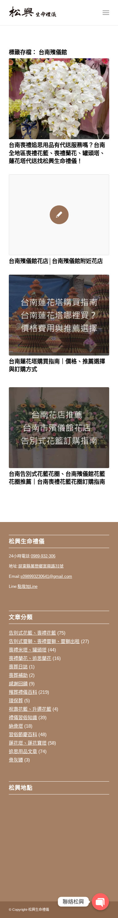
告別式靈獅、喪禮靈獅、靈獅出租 (44, 641)
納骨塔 (16, 726)
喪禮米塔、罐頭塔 (28, 649)
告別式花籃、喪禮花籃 (32, 633)
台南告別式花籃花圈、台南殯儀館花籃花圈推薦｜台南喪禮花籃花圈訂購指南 (57, 477)
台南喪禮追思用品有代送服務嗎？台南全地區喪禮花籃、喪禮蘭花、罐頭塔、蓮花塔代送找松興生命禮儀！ (57, 152)
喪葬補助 (18, 675)
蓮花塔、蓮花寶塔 (28, 743)
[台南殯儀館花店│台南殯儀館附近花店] (59, 214)
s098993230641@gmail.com (46, 576)
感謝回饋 (18, 683)
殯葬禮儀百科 (23, 692)
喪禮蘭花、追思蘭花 (30, 658)
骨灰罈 (16, 759)
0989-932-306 (43, 556)
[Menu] (106, 12)
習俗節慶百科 (23, 734)
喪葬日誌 (18, 666)
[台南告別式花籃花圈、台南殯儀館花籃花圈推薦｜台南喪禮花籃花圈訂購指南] (59, 427)
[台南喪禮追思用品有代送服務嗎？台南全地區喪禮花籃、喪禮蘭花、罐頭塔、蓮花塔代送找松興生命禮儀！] (59, 98)
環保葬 (16, 700)
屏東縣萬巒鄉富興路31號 (41, 566)
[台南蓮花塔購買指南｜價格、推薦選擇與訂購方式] (59, 315)
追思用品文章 (23, 751)
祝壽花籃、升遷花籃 (30, 709)
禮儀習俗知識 (23, 717)
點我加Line (27, 586)
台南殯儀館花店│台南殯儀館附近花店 (56, 261)
